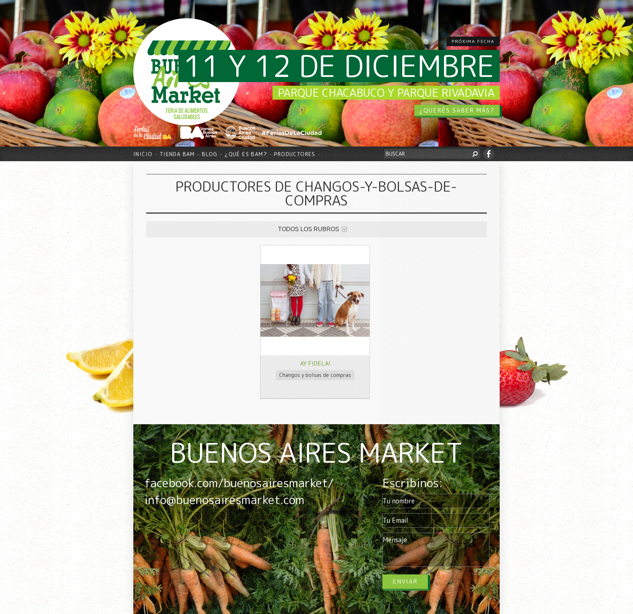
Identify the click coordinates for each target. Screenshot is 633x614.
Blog (210, 154)
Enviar (405, 581)
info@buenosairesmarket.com (224, 500)
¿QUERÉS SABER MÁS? (457, 110)
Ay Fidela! (315, 363)
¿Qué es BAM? (246, 154)
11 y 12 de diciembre (339, 65)
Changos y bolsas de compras (315, 374)
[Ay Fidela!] (315, 334)
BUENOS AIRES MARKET (316, 452)
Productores (294, 154)
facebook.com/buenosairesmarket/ (238, 483)
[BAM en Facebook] (488, 153)
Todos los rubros (308, 229)
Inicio (142, 154)
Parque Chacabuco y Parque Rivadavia (386, 92)
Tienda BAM (177, 154)
